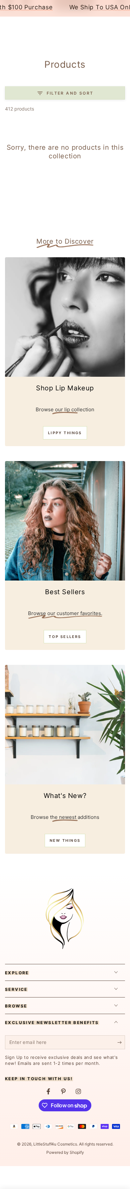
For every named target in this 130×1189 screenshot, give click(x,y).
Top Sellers (65, 636)
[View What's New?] (65, 724)
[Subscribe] (121, 1042)
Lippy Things (65, 433)
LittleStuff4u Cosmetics (55, 1144)
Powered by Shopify (65, 1152)
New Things (65, 840)
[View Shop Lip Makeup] (65, 317)
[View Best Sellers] (65, 521)
